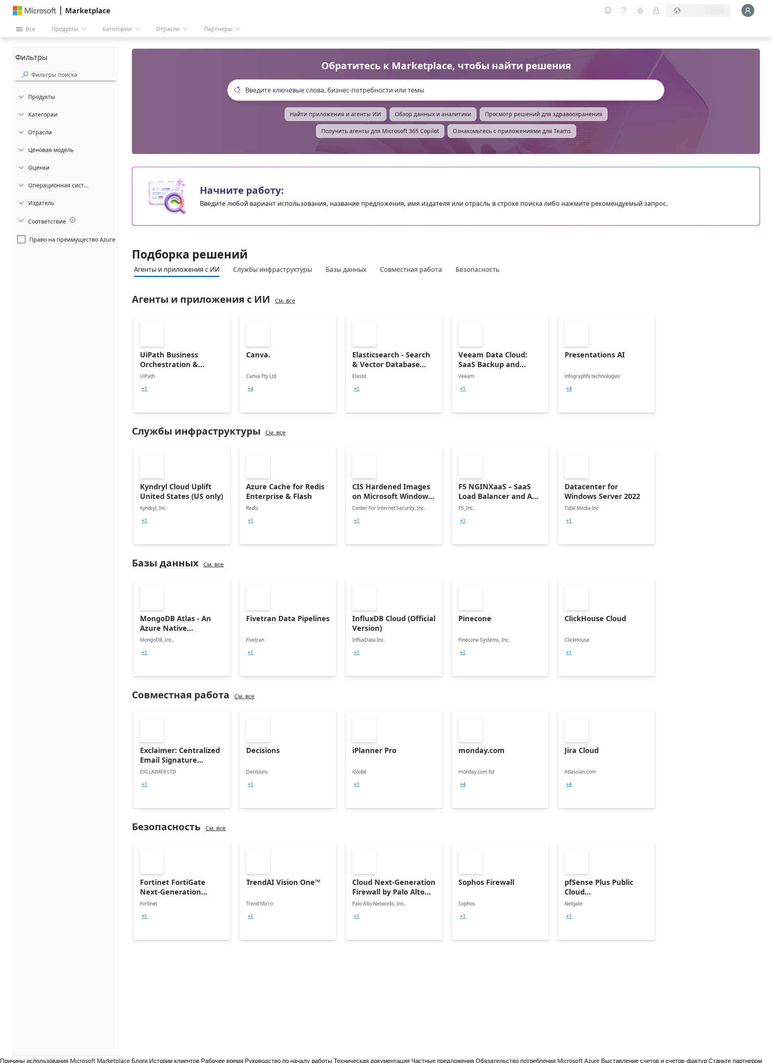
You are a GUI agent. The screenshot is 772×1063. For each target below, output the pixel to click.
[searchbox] (73, 74)
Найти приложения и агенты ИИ (335, 114)
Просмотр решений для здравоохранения (543, 114)
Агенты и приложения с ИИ (177, 269)
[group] (144, 389)
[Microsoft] (34, 10)
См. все (285, 300)
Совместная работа (411, 269)
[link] (181, 364)
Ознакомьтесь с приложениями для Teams (512, 131)
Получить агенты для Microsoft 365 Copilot (380, 131)
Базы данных (346, 269)
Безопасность (478, 269)
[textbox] (449, 90)
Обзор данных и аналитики (433, 114)
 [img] (73, 220)
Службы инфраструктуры (272, 269)
